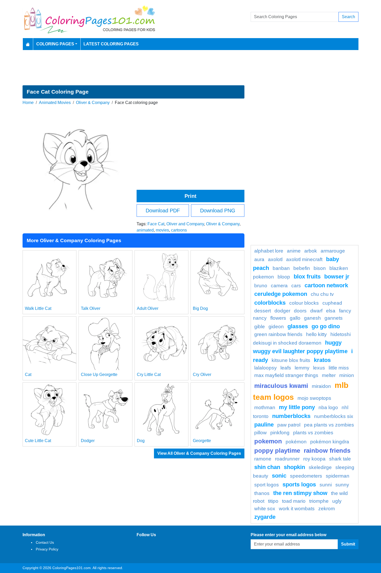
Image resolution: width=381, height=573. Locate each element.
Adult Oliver (147, 308)
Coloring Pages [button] (55, 44)
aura (259, 259)
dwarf (316, 310)
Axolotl (275, 259)
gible (259, 326)
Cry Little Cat (149, 374)
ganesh (312, 318)
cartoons (179, 230)
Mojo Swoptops (314, 398)
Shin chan (267, 467)
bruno (260, 285)
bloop (284, 276)
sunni (326, 484)
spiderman (337, 476)
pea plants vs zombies (329, 425)
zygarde (265, 517)
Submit (348, 544)
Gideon (276, 326)
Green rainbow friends (278, 334)
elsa (330, 310)
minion (346, 375)
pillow (260, 432)
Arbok (310, 251)
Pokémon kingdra (329, 441)
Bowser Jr (336, 276)
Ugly (337, 501)
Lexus (319, 368)
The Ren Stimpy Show (300, 493)
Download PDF (163, 210)
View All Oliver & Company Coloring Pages (199, 453)
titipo (273, 501)
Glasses (297, 326)
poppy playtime (277, 450)
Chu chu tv (322, 294)
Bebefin (301, 268)
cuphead (332, 303)
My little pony (297, 407)
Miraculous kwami (281, 385)
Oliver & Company (93, 102)
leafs (285, 368)
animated (145, 230)
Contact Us (45, 542)
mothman (264, 407)
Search (348, 17)
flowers (278, 318)
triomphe (319, 501)
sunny (342, 484)
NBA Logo (328, 407)
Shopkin (294, 467)
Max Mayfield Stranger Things (286, 375)
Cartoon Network (326, 285)
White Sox (264, 508)
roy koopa (314, 459)
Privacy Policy (47, 549)
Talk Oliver (90, 308)
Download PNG (217, 210)
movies (162, 230)
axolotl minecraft (304, 259)
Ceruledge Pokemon (280, 294)
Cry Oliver (202, 374)
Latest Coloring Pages (111, 44)
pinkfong (280, 432)
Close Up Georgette (99, 374)
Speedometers (306, 476)
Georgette (202, 440)
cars (296, 285)
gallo (295, 318)
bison (320, 268)
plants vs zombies (313, 432)
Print (190, 196)
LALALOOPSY (265, 368)
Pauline (264, 424)
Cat (28, 374)
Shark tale (340, 459)
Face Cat (155, 224)
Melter (329, 375)
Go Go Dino (326, 326)
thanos (262, 493)
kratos (322, 360)
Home (28, 102)
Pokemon (268, 441)
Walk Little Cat (38, 308)
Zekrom (326, 508)
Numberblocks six (333, 416)
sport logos (266, 484)
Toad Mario (294, 501)
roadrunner (287, 459)
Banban (281, 268)
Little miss (339, 368)
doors (300, 310)
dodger (282, 310)
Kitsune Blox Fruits (291, 360)
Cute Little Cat (38, 440)
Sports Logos (299, 484)
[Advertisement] (190, 67)
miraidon (321, 386)
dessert (262, 310)
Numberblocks (291, 416)
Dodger (88, 440)
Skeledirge (320, 467)
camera (279, 285)
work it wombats (297, 508)
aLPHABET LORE (268, 251)
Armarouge (333, 251)
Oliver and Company (185, 224)
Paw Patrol (288, 425)
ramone (262, 459)
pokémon (296, 441)
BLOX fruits (307, 276)
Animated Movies (55, 102)
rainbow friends (327, 450)
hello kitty (316, 334)
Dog (141, 440)
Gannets (333, 318)
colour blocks (304, 303)
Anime (294, 251)
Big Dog (200, 308)
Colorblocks (270, 302)
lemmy (302, 368)
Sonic (279, 475)
